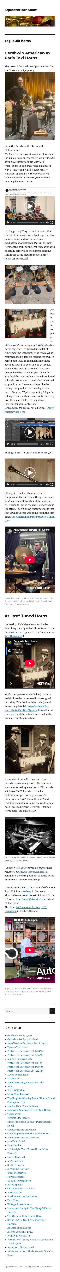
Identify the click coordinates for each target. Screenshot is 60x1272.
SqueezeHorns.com (21, 10)
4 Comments (22, 604)
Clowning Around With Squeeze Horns (28, 1133)
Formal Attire (14, 1192)
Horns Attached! (16, 1157)
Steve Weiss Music (32, 899)
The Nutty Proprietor (19, 1180)
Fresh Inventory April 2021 (22, 1196)
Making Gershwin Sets (19, 1059)
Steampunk (13, 1078)
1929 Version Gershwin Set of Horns (27, 1043)
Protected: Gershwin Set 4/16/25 (25, 1055)
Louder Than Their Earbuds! (23, 1106)
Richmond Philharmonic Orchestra (36, 601)
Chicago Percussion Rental (32, 871)
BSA (9, 1086)
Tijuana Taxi (14, 1114)
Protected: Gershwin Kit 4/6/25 (24, 1062)
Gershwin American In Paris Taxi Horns (27, 55)
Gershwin (15, 601)
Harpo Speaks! (15, 1184)
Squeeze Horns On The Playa (23, 1137)
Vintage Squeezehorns (19, 1204)
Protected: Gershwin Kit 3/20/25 (25, 1066)
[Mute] (47, 222)
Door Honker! (15, 1145)
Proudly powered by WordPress (38, 1266)
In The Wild (26, 988)
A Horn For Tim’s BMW (20, 1231)
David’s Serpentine (17, 1074)
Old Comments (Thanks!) (21, 1188)
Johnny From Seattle (18, 1235)
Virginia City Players (18, 1117)
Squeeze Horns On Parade (21, 1129)
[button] (30, 206)
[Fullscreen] (51, 222)
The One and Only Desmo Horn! (25, 1216)
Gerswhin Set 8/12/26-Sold (22, 1039)
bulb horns (15, 991)
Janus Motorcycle (17, 1172)
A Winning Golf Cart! (18, 1169)
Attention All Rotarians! (20, 1247)
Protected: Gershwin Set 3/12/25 (25, 1070)
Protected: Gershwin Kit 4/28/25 (25, 1051)
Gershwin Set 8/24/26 (19, 1035)
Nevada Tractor (15, 1176)
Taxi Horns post (13, 636)
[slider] (27, 222)
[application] (30, 206)
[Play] (8, 222)
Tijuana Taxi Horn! (17, 1047)
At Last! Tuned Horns (26, 615)
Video (26, 598)
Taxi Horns (9, 604)
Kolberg (27, 891)
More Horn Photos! (18, 1094)
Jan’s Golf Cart (15, 1161)
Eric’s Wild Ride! (16, 1090)
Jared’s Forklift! (16, 1141)
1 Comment (17, 994)
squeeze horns (27, 991)
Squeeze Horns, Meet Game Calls (25, 1082)
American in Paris (40, 598)
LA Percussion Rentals (28, 907)
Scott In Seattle (16, 1165)
